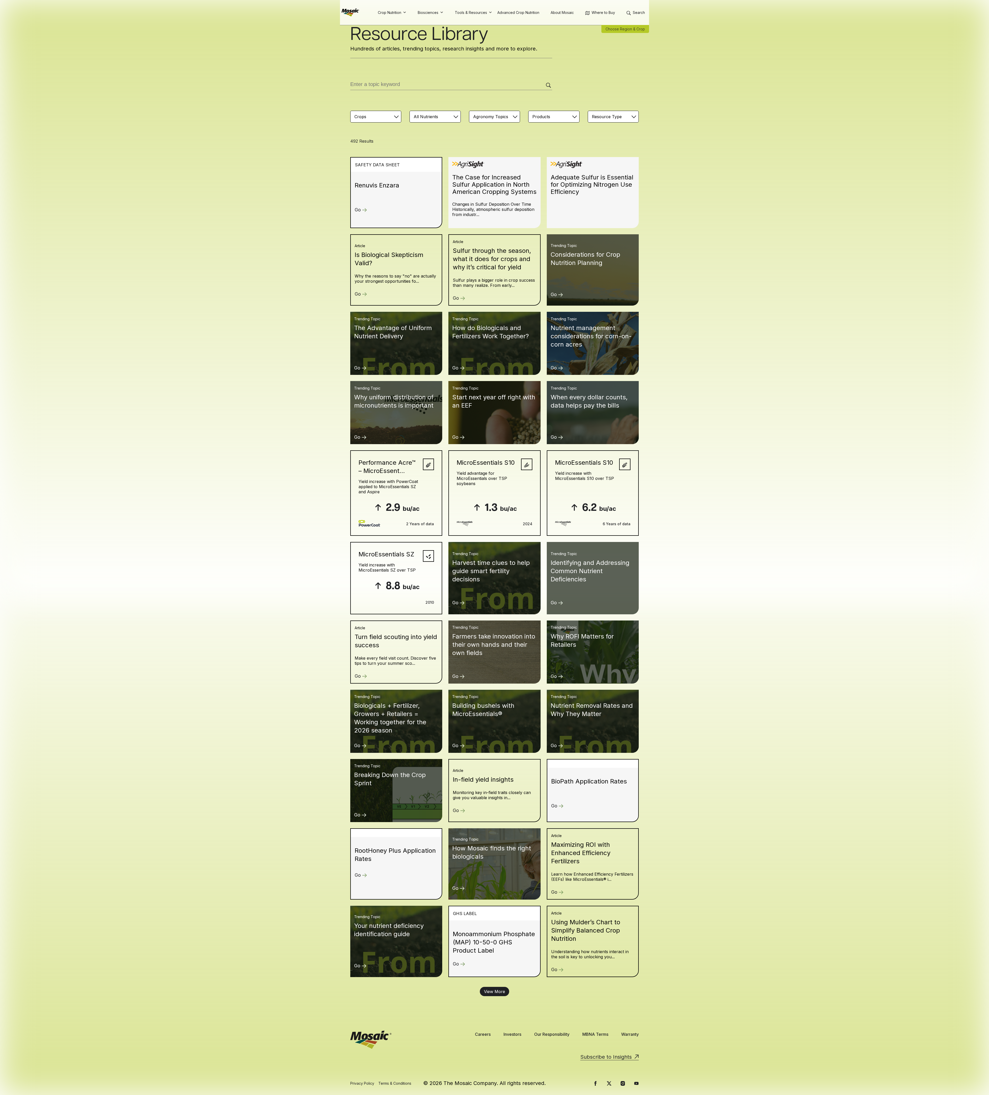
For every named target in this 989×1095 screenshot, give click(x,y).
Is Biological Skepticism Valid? (389, 259)
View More (494, 991)
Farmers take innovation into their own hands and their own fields (493, 645)
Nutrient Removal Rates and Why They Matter (592, 710)
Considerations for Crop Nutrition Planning (585, 258)
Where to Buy (603, 12)
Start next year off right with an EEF (493, 401)
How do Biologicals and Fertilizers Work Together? (490, 332)
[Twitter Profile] (609, 1083)
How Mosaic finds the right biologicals (491, 852)
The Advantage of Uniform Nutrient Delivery (393, 332)
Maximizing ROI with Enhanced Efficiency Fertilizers (580, 853)
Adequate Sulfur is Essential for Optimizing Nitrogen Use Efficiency (592, 184)
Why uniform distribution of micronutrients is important (393, 401)
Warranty (630, 1034)
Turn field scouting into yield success (396, 641)
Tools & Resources (471, 12)
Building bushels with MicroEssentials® (483, 710)
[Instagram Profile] (622, 1083)
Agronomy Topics (490, 116)
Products (541, 116)
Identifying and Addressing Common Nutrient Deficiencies (590, 571)
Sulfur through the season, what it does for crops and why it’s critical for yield (492, 259)
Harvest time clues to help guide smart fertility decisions (491, 571)
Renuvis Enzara (377, 185)
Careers (483, 1034)
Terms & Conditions (394, 1083)
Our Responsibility (551, 1034)
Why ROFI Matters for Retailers (582, 640)
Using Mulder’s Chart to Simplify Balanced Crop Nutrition (585, 930)
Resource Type (607, 116)
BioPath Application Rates (589, 781)
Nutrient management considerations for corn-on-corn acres (591, 336)
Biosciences (428, 12)
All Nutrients (426, 116)
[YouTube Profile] (636, 1083)
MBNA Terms (595, 1034)
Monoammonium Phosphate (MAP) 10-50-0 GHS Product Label (494, 942)
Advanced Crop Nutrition (518, 12)
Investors (512, 1034)
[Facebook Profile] (595, 1083)
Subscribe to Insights (606, 1057)
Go (358, 209)
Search (639, 12)
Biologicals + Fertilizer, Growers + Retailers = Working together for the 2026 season (390, 718)
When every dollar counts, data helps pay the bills (589, 401)
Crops (360, 116)
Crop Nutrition (389, 12)
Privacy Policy (362, 1083)
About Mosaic (562, 12)
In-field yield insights (483, 779)
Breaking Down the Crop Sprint (390, 779)
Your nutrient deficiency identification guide (389, 930)
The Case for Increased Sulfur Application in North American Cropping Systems (494, 184)
